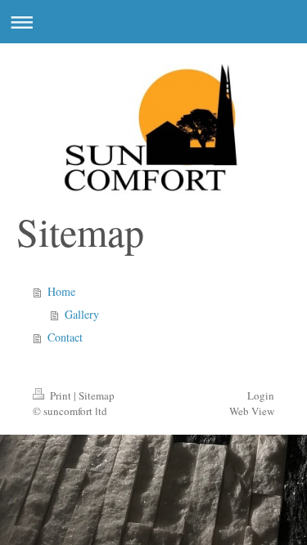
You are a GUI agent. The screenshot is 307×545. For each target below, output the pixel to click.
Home (61, 291)
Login (260, 395)
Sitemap (97, 395)
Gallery (82, 314)
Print (60, 395)
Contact (65, 337)
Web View (251, 411)
